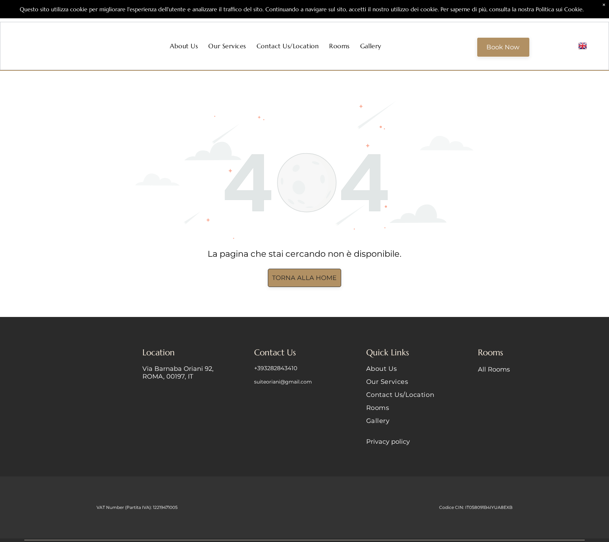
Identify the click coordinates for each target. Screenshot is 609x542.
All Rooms (494, 369)
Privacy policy (388, 442)
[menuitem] (184, 46)
